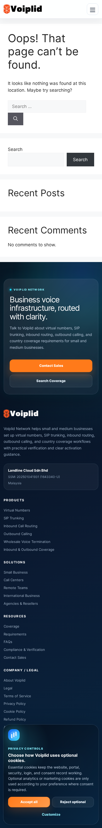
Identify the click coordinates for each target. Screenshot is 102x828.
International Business (22, 595)
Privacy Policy (15, 703)
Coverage (11, 626)
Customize (51, 814)
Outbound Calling (18, 534)
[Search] (15, 119)
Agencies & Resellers (21, 603)
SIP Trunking (14, 518)
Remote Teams (16, 588)
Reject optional (73, 802)
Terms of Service (17, 696)
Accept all (29, 802)
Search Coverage (51, 381)
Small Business (16, 572)
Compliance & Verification (24, 649)
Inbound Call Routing (20, 526)
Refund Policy (15, 719)
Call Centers (14, 580)
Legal (8, 688)
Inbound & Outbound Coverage (29, 549)
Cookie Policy (14, 711)
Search (15, 149)
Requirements (15, 634)
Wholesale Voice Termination (27, 542)
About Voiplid (14, 680)
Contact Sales (51, 365)
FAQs (8, 642)
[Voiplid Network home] (23, 9)
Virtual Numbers (17, 510)
